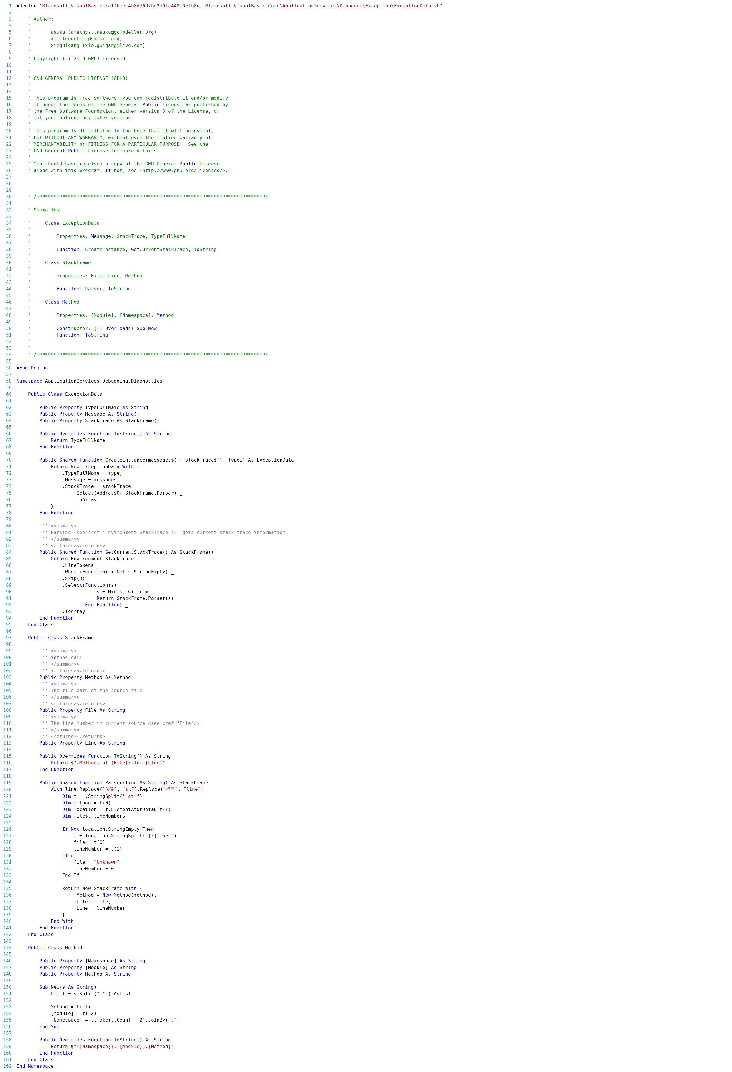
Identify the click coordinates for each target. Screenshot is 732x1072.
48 (9, 315)
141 (7, 928)
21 (9, 137)
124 (7, 816)
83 (9, 545)
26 (9, 170)
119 (7, 782)
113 (7, 743)
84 (9, 552)
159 (7, 1046)
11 (9, 71)
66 (9, 433)
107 (7, 703)
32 (9, 210)
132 (7, 868)
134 (7, 882)
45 (9, 295)
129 (7, 849)
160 (7, 1053)
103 (7, 677)
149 (7, 980)
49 (9, 322)
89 (9, 585)
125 (7, 822)
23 (9, 150)
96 (9, 631)
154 (7, 1013)
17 (9, 111)
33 (9, 216)
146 (7, 961)
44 (9, 289)
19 (9, 124)
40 (9, 262)
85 (9, 558)
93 (9, 611)
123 (7, 809)
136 (7, 895)
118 (7, 776)
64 (9, 420)
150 (7, 987)
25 (9, 164)
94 (9, 618)
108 (7, 710)
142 (7, 934)
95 (9, 624)
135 (7, 888)
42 (9, 275)
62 (9, 407)
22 (9, 144)
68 (9, 447)
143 (7, 941)
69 (9, 453)
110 (7, 723)
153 (7, 1007)
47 (9, 308)
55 (9, 361)
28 (9, 183)
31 (9, 203)
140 (7, 921)
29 (9, 190)
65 (9, 427)
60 (9, 394)
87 (9, 572)
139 (7, 914)
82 (9, 539)
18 (9, 117)
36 (9, 236)
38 (9, 249)
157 (7, 1033)
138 (7, 908)
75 (9, 493)
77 (9, 506)
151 (7, 993)
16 (9, 104)
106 (7, 697)
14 (9, 91)
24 (9, 157)
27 (9, 177)
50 (9, 328)
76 (9, 499)
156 (7, 1026)
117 (7, 769)
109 (7, 716)
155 (7, 1020)
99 (9, 651)
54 (9, 354)
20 (9, 131)
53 (9, 348)
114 (7, 749)
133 (7, 875)
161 (7, 1059)
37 (9, 243)
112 (7, 736)
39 (9, 256)
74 (9, 486)
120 (7, 789)
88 (9, 578)
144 (7, 947)
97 (9, 637)
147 (7, 967)
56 (9, 368)
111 (7, 730)
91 (9, 598)
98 (9, 644)
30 (9, 196)
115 (7, 756)
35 (9, 229)
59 (9, 387)
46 (9, 302)
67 (9, 440)
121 (7, 796)
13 (9, 85)
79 (9, 519)
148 (7, 974)
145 (7, 954)
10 (9, 65)
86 (9, 565)
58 (9, 381)
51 (9, 335)
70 (9, 460)
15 (9, 98)
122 (7, 803)
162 (7, 1066)
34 (9, 223)
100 (7, 657)
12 (9, 78)
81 (9, 532)
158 (7, 1040)
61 (9, 401)
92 (9, 605)
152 (7, 1000)
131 (7, 862)
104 (7, 684)
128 (7, 842)
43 (9, 282)
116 (7, 763)
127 (7, 835)
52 (9, 341)
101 (7, 664)
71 (9, 466)
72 (9, 473)
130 (7, 855)
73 (9, 479)
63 (9, 414)
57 (9, 374)
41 (9, 269)
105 (7, 690)
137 (7, 901)
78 (9, 512)
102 (7, 670)
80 (9, 526)
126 (7, 829)
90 (9, 591)
